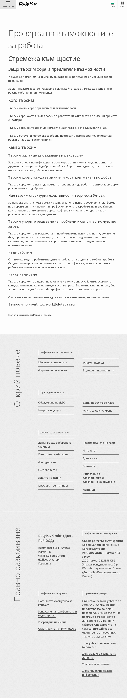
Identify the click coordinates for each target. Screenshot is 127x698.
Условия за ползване (95, 664)
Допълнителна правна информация (97, 672)
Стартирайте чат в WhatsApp (57, 628)
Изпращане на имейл (52, 622)
